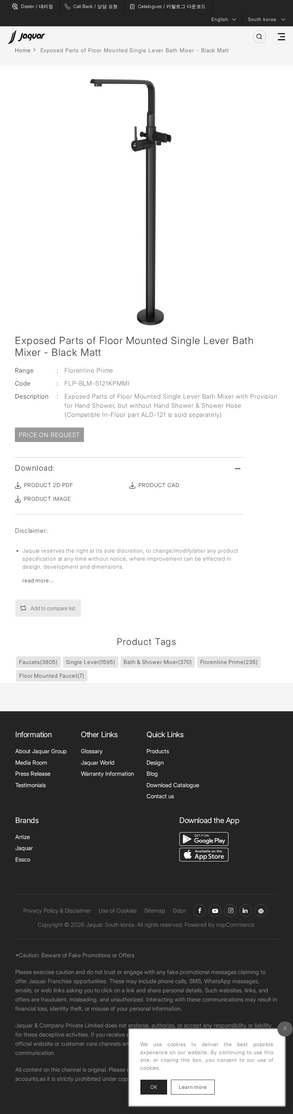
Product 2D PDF (48, 485)
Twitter (230, 910)
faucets (38, 662)
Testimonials (30, 785)
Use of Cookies (117, 910)
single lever (90, 662)
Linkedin (245, 910)
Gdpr (179, 910)
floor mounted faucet (51, 675)
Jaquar (24, 848)
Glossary (92, 751)
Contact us (160, 796)
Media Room (31, 762)
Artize (22, 837)
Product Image (47, 498)
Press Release (32, 773)
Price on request (49, 435)
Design (155, 762)
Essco (22, 859)
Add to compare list (53, 608)
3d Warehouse (260, 910)
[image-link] (204, 838)
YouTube (215, 910)
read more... (38, 580)
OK (153, 1087)
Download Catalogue (172, 785)
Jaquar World (97, 762)
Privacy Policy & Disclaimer (57, 910)
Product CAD (159, 485)
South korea (262, 19)
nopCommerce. (235, 924)
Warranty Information (107, 773)
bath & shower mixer (158, 662)
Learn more (197, 1086)
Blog (152, 773)
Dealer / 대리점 (37, 6)
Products (157, 751)
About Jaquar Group (41, 751)
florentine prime (229, 662)
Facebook (199, 910)
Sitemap (154, 910)
